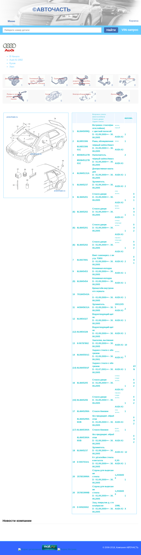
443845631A (83, 307)
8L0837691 (82, 260)
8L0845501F (83, 368)
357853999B (83, 492)
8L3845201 (82, 197)
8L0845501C (83, 355)
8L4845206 (82, 400)
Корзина (133, 20)
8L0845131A (83, 173)
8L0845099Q (83, 131)
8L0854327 (82, 319)
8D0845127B (83, 155)
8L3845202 (82, 212)
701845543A (83, 294)
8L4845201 (82, 228)
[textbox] (52, 30)
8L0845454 (82, 281)
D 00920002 (83, 507)
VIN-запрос (130, 30)
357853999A (83, 476)
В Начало (14, 56)
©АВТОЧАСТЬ (51, 9)
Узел (11, 66)
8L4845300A (83, 430)
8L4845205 (82, 383)
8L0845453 (82, 271)
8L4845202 (82, 245)
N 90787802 (83, 343)
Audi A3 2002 (16, 60)
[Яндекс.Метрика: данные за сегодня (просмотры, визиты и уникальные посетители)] (67, 549)
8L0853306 (82, 141)
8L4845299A (83, 411)
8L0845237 (82, 185)
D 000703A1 (83, 462)
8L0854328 (82, 332)
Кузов (12, 63)
